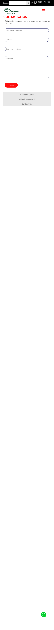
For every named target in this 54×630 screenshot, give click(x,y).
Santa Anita (27, 104)
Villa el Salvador (27, 94)
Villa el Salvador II (27, 99)
